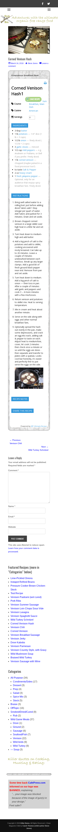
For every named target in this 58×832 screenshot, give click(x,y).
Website (12, 527)
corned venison (26, 159)
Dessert (17, 685)
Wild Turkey (19, 746)
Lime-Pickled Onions (22, 578)
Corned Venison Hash (22, 623)
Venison (17, 738)
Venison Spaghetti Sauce (24, 616)
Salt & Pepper (29, 169)
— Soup (15, 749)
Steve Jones (33, 63)
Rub (15, 715)
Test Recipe (17, 593)
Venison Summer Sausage (25, 604)
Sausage (17, 731)
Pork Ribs (16, 601)
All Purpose (17, 677)
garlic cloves (22, 146)
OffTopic (15, 708)
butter (24, 130)
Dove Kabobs (18, 642)
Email (11, 516)
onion (23, 140)
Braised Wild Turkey (21, 657)
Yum (44, 101)
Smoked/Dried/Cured (22, 712)
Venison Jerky (18, 638)
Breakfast (33, 104)
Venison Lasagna (20, 612)
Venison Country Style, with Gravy (28, 650)
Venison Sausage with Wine (25, 661)
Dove (16, 723)
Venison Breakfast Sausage (25, 635)
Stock (16, 700)
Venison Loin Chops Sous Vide (27, 608)
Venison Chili (18, 627)
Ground (17, 727)
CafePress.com (36, 782)
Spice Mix (18, 696)
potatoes (23, 133)
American (33, 110)
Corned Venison (19, 631)
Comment (13, 470)
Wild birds (18, 742)
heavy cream (25, 172)
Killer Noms (25, 823)
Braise (14, 704)
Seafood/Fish (20, 734)
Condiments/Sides (22, 681)
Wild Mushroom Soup (22, 654)
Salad (16, 693)
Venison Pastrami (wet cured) (26, 597)
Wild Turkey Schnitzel (22, 619)
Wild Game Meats (20, 719)
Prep (15, 689)
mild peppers (28, 150)
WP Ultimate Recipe (39, 426)
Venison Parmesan (21, 646)
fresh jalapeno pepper (27, 176)
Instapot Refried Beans (23, 582)
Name (11, 506)
